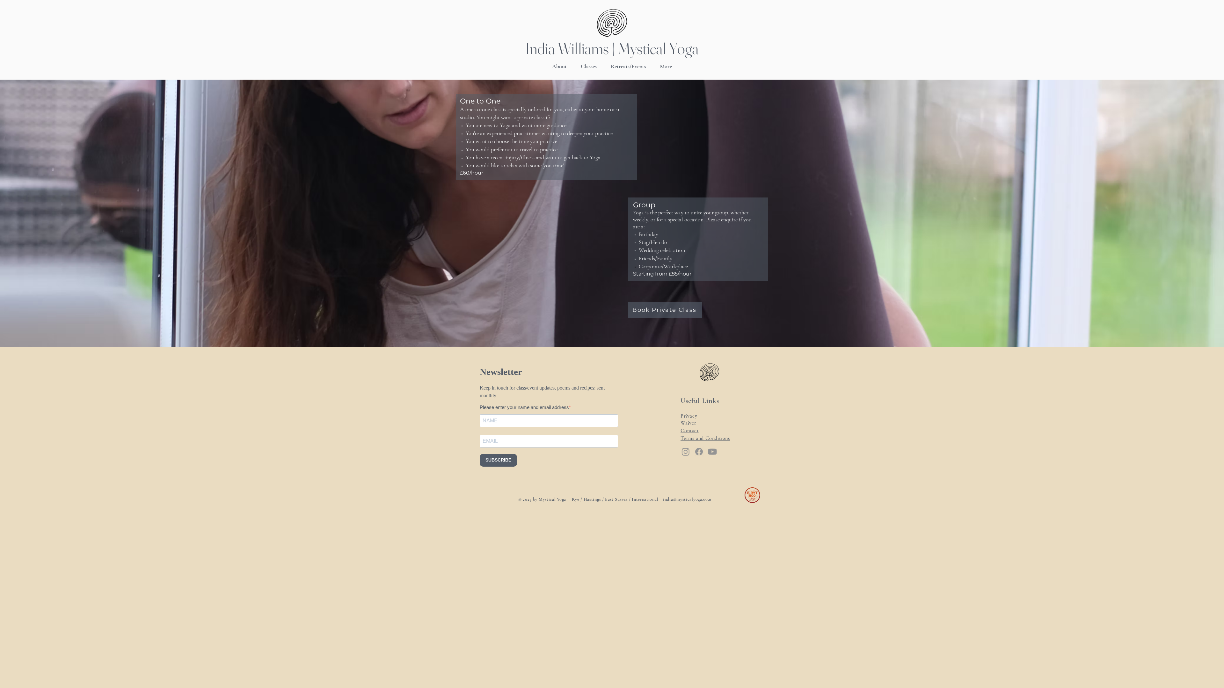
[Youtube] (712, 452)
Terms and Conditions (705, 438)
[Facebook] (699, 452)
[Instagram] (686, 452)
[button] (589, 66)
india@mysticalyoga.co (685, 499)
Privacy (689, 416)
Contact (690, 430)
